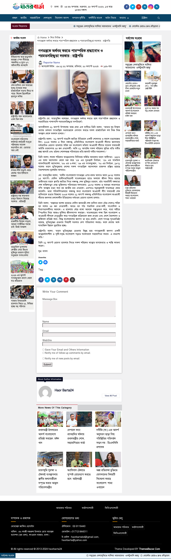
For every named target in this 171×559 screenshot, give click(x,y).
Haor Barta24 (64, 390)
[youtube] (150, 6)
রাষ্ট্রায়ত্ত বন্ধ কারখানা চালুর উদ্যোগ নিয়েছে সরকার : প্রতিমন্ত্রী (20, 198)
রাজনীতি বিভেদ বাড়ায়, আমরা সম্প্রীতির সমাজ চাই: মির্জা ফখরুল (21, 224)
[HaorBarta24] (28, 5)
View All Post (111, 396)
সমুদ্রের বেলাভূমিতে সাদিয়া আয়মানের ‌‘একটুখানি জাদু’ (85, 26)
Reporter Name (51, 62)
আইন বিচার (110, 17)
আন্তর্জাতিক (35, 17)
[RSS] (156, 6)
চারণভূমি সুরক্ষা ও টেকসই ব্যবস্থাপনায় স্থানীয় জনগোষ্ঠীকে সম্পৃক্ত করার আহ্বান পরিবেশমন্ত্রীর (48, 479)
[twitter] (132, 6)
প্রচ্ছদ (14, 17)
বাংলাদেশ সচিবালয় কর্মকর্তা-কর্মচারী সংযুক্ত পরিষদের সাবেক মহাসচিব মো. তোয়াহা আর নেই (21, 145)
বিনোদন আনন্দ (62, 17)
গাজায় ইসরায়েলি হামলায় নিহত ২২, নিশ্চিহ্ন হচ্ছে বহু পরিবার (22, 303)
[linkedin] (144, 6)
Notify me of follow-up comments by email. (68, 352)
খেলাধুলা (47, 17)
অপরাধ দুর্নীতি (78, 17)
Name (45, 321)
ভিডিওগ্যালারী (111, 507)
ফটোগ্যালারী (87, 507)
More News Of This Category (55, 407)
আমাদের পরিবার (64, 507)
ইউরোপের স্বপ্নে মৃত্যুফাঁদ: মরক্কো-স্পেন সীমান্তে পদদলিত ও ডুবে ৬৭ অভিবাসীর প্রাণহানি (21, 61)
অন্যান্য (122, 17)
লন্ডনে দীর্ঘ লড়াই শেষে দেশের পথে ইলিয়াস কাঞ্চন (21, 173)
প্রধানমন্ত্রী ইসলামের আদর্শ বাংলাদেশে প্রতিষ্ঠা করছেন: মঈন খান (133, 112)
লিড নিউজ (55, 37)
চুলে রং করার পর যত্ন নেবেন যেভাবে (152, 109)
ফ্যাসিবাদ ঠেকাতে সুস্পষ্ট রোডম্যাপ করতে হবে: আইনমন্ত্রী (79, 474)
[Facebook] (41, 279)
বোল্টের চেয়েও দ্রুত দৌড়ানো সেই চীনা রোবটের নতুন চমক (143, 26)
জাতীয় (24, 17)
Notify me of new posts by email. (62, 358)
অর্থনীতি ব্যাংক (95, 17)
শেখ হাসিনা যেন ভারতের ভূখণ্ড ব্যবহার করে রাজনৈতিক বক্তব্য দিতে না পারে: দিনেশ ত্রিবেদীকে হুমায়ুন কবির (22, 91)
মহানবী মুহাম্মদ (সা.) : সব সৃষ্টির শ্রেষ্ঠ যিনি (151, 86)
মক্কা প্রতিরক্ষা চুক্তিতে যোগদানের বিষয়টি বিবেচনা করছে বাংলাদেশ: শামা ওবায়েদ (106, 479)
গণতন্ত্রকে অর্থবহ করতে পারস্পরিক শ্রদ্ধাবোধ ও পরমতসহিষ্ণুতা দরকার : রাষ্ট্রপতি (73, 40)
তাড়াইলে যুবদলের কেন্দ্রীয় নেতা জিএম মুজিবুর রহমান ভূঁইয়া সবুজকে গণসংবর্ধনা (20, 251)
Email (45, 331)
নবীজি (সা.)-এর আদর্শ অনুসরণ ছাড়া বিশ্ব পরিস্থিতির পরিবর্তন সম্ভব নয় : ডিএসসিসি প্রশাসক (107, 438)
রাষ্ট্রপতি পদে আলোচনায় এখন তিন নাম (21, 118)
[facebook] (126, 6)
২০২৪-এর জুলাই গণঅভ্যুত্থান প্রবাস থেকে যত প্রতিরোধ (21, 278)
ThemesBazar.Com (149, 548)
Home (43, 37)
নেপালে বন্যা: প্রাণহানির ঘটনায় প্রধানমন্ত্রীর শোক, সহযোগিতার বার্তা (132, 137)
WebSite (47, 340)
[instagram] (138, 6)
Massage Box (49, 299)
